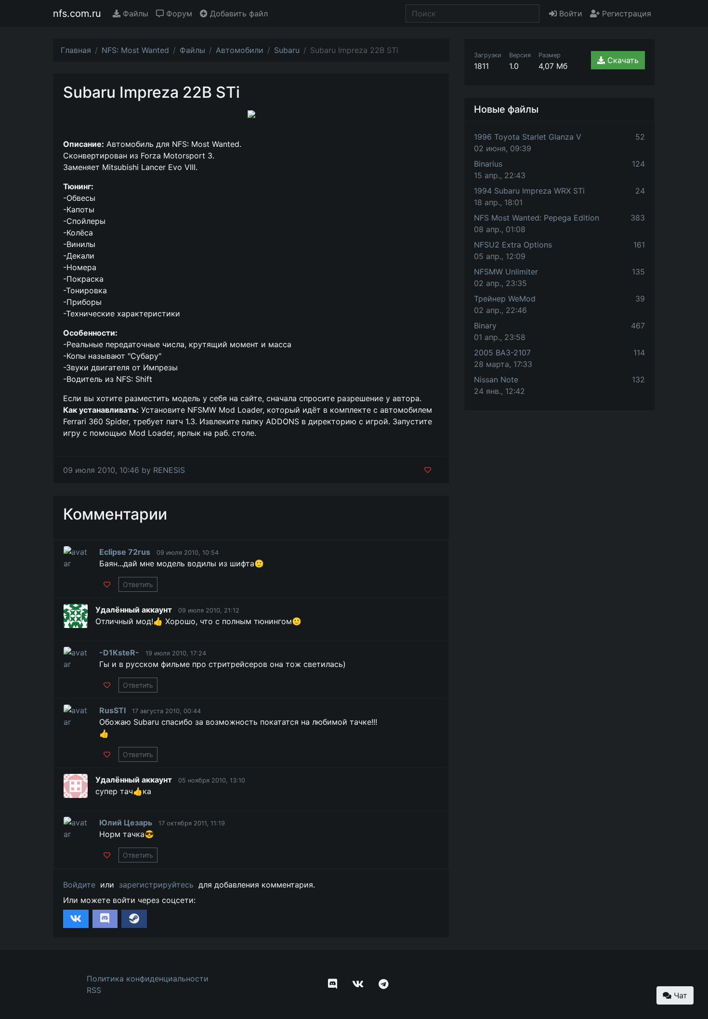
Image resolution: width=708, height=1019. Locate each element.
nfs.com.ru (77, 13)
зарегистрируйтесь (156, 884)
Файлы (134, 13)
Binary (485, 325)
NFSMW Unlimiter (506, 271)
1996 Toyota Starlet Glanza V (527, 137)
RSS (94, 990)
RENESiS (169, 470)
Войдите (79, 884)
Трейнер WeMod (505, 298)
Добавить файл (238, 13)
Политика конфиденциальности (148, 978)
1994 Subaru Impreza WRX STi (529, 191)
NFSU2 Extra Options (513, 244)
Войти (569, 13)
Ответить (138, 584)
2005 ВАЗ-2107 (502, 352)
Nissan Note (496, 379)
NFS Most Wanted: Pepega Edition (536, 217)
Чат (679, 995)
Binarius (488, 164)
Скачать (622, 60)
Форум (178, 13)
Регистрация (625, 13)
